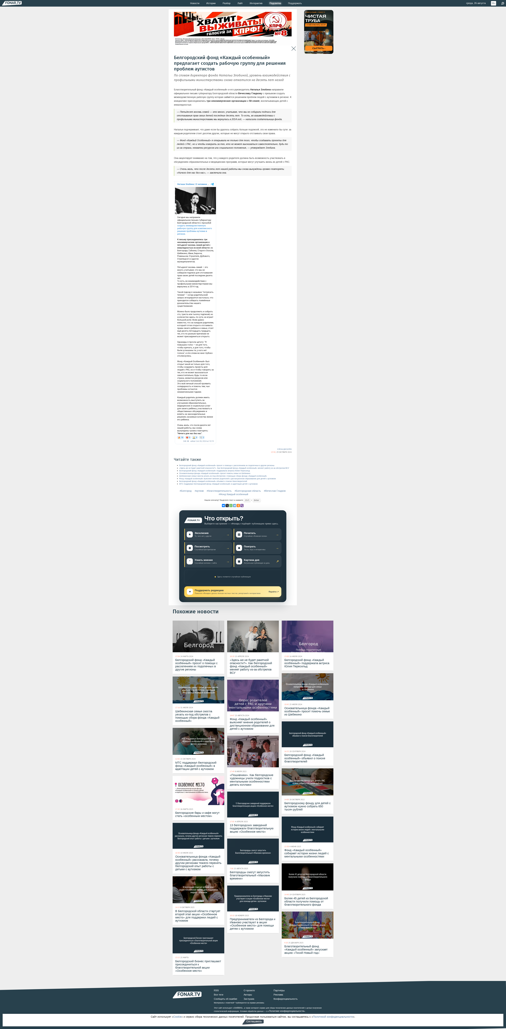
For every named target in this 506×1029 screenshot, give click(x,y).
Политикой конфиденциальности (333, 1016)
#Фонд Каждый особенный (233, 494)
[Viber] (242, 505)
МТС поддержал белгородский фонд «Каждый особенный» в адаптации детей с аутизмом (218, 484)
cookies (238, 1007)
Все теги (218, 994)
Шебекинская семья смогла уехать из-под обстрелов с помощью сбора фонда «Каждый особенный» (223, 476)
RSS (216, 990)
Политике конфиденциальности (286, 1011)
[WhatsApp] (230, 505)
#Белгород (186, 490)
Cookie (177, 1016)
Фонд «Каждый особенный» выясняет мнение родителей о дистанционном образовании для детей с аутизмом (227, 478)
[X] (227, 505)
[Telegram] (234, 505)
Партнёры (279, 990)
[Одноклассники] (238, 505)
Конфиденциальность (286, 998)
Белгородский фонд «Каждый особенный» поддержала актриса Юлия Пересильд (214, 471)
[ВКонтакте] (223, 505)
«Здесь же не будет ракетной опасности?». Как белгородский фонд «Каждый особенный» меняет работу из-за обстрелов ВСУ (234, 468)
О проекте (249, 990)
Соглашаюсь (254, 1021)
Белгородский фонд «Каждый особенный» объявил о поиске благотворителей (213, 481)
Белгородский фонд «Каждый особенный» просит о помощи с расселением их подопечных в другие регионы (226, 465)
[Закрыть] (293, 48)
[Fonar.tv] (12, 3)
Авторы (248, 994)
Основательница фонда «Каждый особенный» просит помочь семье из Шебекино (214, 473)
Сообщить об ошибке (225, 998)
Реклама (278, 994)
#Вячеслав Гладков (275, 490)
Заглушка (249, 998)
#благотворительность (219, 490)
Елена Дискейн (284, 449)
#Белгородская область (248, 490)
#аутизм (199, 490)
